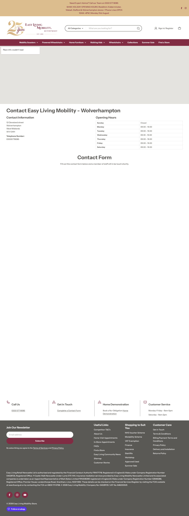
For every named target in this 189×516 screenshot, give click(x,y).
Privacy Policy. (58, 448)
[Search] (138, 28)
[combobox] (103, 28)
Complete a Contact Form (69, 410)
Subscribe (39, 441)
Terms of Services (40, 448)
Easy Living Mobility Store (25, 503)
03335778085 (12, 139)
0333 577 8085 (18, 410)
